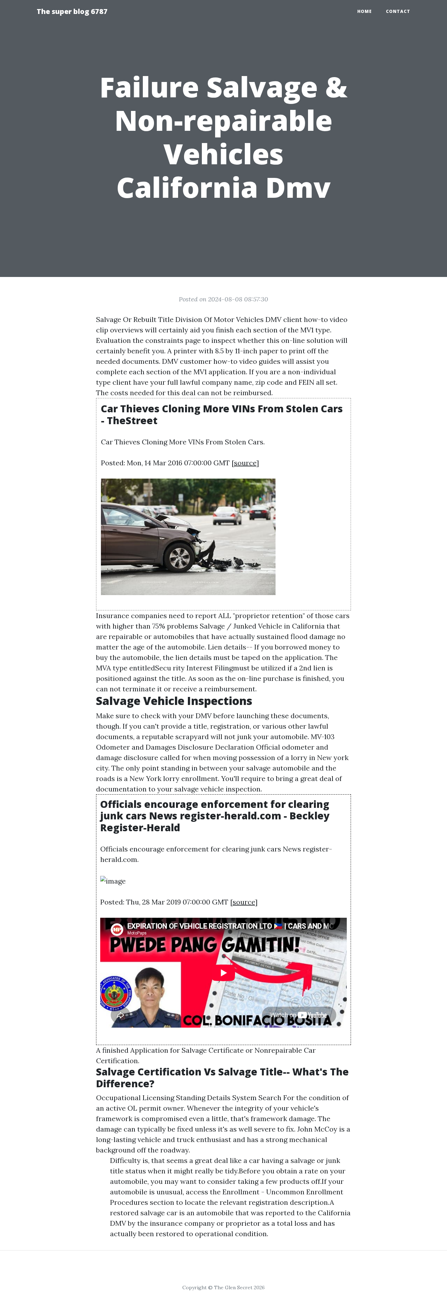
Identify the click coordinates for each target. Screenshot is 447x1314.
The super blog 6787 (72, 11)
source (245, 462)
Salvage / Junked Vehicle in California (262, 626)
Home (364, 11)
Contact (398, 11)
